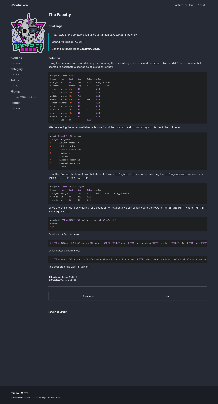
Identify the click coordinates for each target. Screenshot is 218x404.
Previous (88, 296)
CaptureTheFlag (183, 5)
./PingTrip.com (20, 5)
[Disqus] (127, 346)
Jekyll (43, 398)
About (201, 5)
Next (167, 296)
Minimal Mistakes (55, 398)
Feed (25, 393)
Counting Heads (109, 63)
